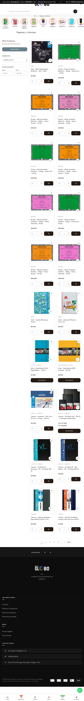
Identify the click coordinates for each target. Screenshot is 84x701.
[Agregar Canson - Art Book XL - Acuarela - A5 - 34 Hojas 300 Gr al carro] (48, 481)
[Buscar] (75, 11)
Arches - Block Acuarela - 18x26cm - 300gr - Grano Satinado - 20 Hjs (67, 121)
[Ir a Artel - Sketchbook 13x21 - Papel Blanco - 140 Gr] (42, 351)
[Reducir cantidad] (32, 81)
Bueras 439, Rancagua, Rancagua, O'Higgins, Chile (24, 662)
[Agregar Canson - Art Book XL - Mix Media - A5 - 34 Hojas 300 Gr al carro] (76, 479)
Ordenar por (6, 56)
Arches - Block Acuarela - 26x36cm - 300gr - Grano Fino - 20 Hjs (41, 171)
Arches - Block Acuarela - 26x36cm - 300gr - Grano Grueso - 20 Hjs (67, 171)
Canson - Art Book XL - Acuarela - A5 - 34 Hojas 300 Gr (41, 469)
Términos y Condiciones (9, 608)
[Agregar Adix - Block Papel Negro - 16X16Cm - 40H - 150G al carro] (48, 81)
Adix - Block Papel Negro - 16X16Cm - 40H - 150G (40, 70)
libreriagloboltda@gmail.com (17, 651)
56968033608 (13, 656)
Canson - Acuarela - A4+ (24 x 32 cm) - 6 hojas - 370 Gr (41, 417)
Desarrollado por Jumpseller (29, 681)
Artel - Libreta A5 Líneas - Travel (40, 321)
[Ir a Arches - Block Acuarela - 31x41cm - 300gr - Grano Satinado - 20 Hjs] (69, 252)
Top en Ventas (6, 635)
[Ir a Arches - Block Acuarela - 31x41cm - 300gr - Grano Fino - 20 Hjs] (69, 202)
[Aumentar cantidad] (41, 81)
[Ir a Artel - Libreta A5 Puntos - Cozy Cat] (69, 303)
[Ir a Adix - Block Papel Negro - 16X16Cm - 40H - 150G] (42, 52)
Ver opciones (42, 380)
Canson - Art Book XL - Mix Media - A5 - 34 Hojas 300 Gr (68, 468)
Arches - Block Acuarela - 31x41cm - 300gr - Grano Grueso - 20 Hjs (40, 272)
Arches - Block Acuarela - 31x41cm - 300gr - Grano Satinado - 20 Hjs (67, 272)
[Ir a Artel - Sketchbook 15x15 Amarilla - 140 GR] (69, 351)
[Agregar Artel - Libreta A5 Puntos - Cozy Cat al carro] (76, 332)
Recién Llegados (7, 631)
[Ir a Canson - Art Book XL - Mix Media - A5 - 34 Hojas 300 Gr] (69, 450)
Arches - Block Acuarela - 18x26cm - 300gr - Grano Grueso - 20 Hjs (40, 121)
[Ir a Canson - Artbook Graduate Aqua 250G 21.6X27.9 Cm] (42, 500)
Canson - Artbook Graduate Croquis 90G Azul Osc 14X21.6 (68, 518)
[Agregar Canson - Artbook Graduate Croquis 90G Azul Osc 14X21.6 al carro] (76, 529)
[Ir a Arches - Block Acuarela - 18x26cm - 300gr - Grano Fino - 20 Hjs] (69, 52)
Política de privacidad (9, 617)
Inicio (35, 16)
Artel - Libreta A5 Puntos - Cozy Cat (67, 321)
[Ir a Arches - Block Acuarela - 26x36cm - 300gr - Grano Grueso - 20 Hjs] (69, 152)
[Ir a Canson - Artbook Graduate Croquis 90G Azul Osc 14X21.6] (69, 500)
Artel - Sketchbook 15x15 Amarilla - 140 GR (66, 369)
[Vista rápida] (51, 42)
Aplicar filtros (14, 49)
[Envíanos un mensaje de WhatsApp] (79, 690)
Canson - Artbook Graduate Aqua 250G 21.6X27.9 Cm (40, 518)
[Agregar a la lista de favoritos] (50, 60)
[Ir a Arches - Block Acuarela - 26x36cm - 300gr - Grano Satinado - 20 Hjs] (42, 202)
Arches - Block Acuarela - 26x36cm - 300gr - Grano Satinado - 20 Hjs (40, 221)
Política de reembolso (9, 612)
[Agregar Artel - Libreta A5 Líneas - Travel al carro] (48, 332)
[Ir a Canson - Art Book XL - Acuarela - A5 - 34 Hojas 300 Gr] (42, 450)
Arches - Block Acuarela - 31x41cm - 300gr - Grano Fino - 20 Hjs (69, 221)
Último (69, 542)
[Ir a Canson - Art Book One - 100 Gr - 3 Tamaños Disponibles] (69, 399)
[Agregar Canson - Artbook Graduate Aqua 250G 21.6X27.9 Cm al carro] (48, 529)
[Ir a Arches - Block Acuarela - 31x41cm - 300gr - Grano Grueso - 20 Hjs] (42, 252)
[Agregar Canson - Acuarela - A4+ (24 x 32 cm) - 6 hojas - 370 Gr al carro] (48, 428)
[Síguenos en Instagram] (45, 552)
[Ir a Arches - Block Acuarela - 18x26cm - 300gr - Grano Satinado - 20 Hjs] (69, 102)
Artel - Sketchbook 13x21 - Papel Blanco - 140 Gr (40, 369)
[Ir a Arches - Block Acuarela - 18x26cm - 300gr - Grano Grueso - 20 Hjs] (42, 102)
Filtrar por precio (8, 67)
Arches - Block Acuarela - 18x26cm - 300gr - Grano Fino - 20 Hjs (68, 71)
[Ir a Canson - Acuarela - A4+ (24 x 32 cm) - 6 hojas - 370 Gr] (42, 399)
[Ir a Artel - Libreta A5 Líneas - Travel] (42, 303)
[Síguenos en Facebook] (50, 552)
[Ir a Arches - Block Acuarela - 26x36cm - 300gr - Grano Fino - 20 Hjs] (42, 152)
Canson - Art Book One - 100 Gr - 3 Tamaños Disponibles (69, 417)
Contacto (5, 604)
